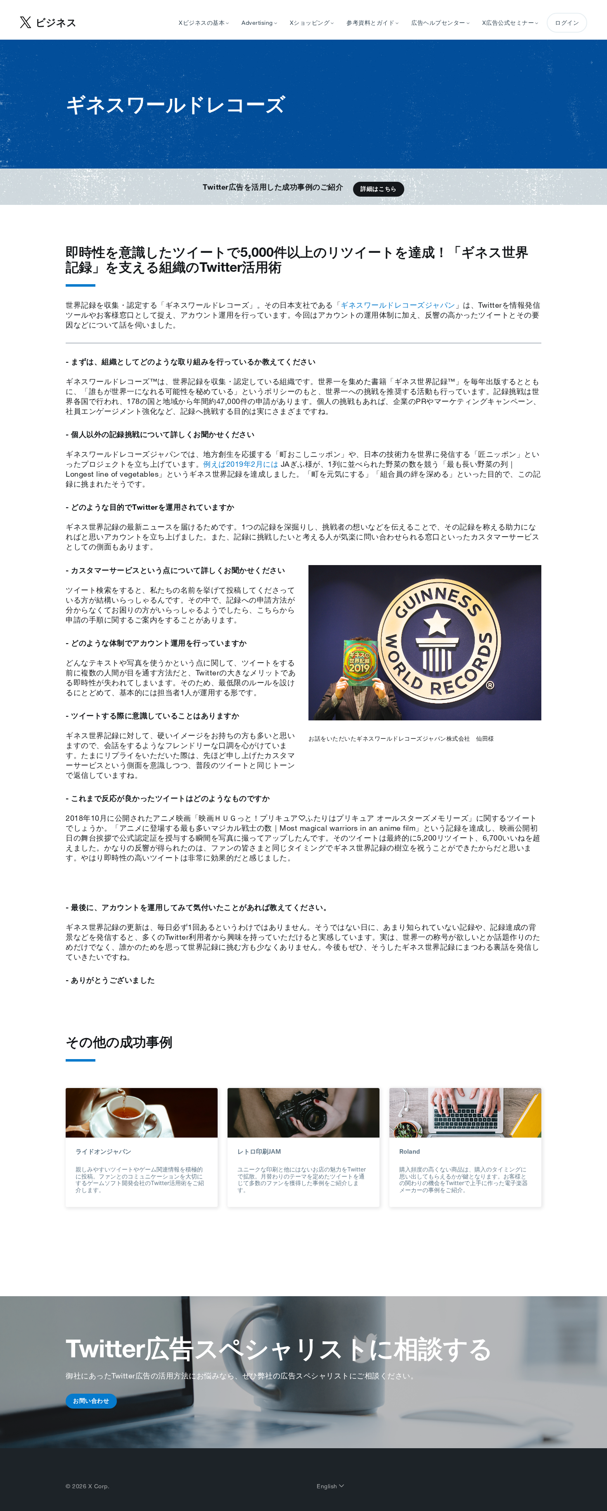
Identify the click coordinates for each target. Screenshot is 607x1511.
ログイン (567, 22)
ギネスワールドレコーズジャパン (398, 304)
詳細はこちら (378, 188)
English (328, 1486)
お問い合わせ (91, 1400)
